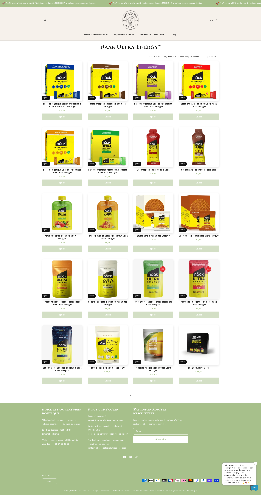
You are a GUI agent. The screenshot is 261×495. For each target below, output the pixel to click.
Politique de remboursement (101, 491)
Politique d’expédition (157, 491)
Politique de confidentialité (121, 491)
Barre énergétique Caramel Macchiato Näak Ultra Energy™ (62, 171)
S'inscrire (160, 439)
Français (48, 481)
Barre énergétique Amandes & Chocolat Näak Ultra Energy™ (107, 171)
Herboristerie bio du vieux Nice (79, 491)
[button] (45, 20)
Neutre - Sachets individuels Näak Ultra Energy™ (107, 303)
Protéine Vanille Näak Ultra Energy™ (107, 368)
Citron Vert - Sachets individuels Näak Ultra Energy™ (153, 303)
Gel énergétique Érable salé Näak (153, 169)
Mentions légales (192, 491)
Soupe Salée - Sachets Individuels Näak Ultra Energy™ (62, 369)
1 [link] (123, 395)
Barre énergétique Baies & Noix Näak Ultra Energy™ (199, 105)
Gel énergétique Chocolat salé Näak (199, 169)
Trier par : (154, 56)
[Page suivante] (138, 395)
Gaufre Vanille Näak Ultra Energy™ (153, 236)
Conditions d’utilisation (140, 491)
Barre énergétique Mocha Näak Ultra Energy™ (108, 105)
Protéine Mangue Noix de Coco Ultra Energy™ (153, 369)
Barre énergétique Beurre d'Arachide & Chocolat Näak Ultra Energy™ (62, 105)
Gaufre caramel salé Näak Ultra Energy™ (199, 236)
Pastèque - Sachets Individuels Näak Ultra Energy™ (199, 303)
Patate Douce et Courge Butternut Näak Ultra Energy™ (108, 237)
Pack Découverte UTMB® (199, 368)
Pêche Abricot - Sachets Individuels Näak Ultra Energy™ (62, 303)
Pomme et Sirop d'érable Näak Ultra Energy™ (62, 237)
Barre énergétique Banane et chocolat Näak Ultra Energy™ (153, 105)
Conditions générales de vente (176, 491)
